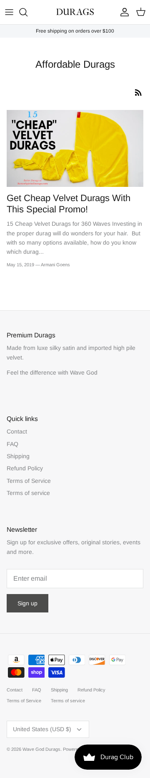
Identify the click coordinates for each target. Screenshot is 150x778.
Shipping (18, 456)
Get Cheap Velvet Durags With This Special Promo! (68, 203)
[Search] (27, 12)
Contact (17, 431)
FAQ (12, 444)
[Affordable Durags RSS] (138, 92)
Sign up (28, 603)
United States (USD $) (42, 729)
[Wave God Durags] (75, 12)
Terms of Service (29, 480)
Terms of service (28, 493)
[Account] (122, 12)
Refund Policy (25, 468)
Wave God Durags (41, 749)
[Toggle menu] (9, 12)
